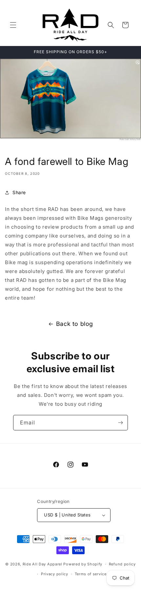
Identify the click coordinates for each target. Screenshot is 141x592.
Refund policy (122, 564)
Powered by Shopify (82, 564)
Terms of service (91, 574)
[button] (13, 25)
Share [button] (19, 192)
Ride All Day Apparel (42, 564)
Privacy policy (54, 574)
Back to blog (74, 323)
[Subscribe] (120, 422)
